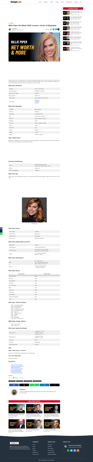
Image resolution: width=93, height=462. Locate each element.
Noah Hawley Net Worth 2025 (32, 429)
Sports (62, 2)
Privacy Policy (50, 448)
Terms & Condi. (51, 450)
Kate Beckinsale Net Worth (17, 372)
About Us (46, 2)
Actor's (34, 444)
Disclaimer (50, 446)
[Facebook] (1, 228)
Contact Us (50, 444)
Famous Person (36, 454)
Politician (34, 450)
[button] (81, 2)
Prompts (76, 2)
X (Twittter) (37, 101)
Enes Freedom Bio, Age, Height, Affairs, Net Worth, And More (76, 17)
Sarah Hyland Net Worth (16, 370)
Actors (51, 2)
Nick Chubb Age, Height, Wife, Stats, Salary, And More (75, 22)
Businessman (69, 2)
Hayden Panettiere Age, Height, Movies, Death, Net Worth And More (76, 42)
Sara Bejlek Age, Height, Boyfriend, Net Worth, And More (76, 32)
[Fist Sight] (15, 2)
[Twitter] (1, 231)
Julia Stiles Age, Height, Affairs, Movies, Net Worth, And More (76, 27)
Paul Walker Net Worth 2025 (50, 429)
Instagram (37, 100)
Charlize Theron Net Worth (17, 364)
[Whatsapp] (1, 233)
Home (40, 2)
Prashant (15, 28)
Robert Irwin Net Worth (16, 371)
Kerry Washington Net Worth (17, 366)
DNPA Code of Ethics (52, 454)
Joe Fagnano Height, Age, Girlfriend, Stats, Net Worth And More (76, 48)
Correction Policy (51, 452)
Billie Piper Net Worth (15, 367)
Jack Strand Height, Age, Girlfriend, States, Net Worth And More (76, 12)
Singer (57, 2)
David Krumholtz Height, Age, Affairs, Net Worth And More (75, 37)
